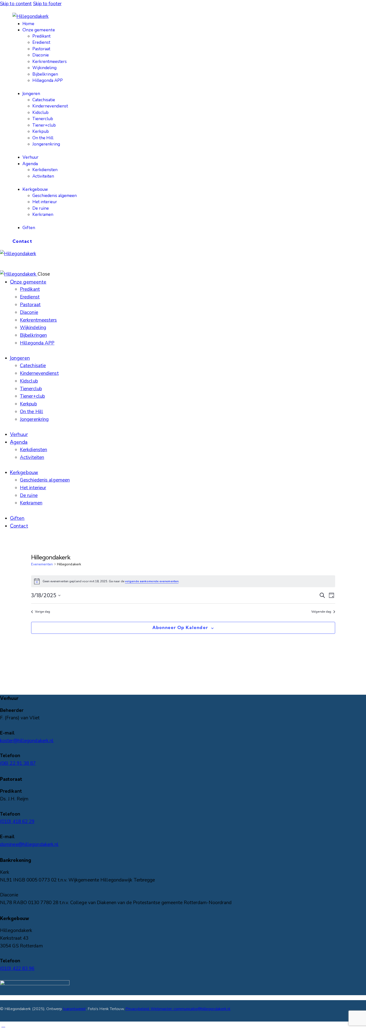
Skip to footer (47, 3)
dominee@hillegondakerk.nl (29, 844)
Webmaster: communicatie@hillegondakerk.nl (190, 1009)
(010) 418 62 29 (17, 821)
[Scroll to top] (3, 1025)
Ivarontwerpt (74, 1009)
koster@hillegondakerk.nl (27, 740)
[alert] (183, 581)
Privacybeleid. (138, 1009)
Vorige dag (42, 611)
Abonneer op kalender (180, 627)
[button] (3, 261)
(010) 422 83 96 (17, 968)
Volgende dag (321, 611)
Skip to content (16, 3)
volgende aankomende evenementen (152, 581)
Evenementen (42, 564)
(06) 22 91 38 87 (18, 763)
